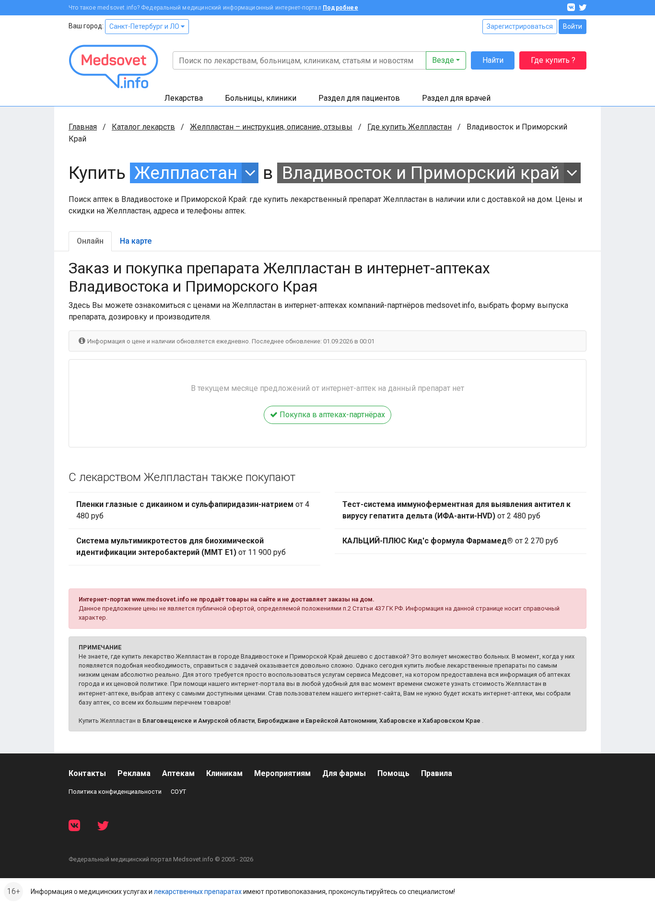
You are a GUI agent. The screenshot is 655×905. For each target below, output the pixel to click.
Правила (436, 773)
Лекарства (183, 98)
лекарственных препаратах (198, 891)
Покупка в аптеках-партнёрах (331, 414)
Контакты (87, 773)
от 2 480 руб (456, 510)
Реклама (134, 773)
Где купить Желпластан (409, 126)
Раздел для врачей (456, 98)
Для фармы (344, 773)
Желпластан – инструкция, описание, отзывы (271, 126)
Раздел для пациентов (359, 98)
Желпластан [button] (185, 173)
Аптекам (178, 773)
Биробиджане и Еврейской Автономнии (316, 720)
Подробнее (340, 7)
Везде (443, 60)
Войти (572, 26)
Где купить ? (553, 60)
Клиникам (224, 773)
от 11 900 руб (181, 546)
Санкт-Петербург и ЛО (145, 26)
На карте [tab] (136, 241)
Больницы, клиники (260, 98)
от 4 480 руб (192, 510)
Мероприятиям (282, 773)
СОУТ (178, 791)
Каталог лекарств (143, 126)
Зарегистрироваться (520, 26)
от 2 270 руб (450, 540)
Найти (492, 60)
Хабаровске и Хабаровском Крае (429, 720)
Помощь (393, 773)
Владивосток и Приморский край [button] (421, 173)
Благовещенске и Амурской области (198, 720)
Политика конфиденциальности (115, 791)
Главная (83, 126)
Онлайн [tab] (90, 241)
